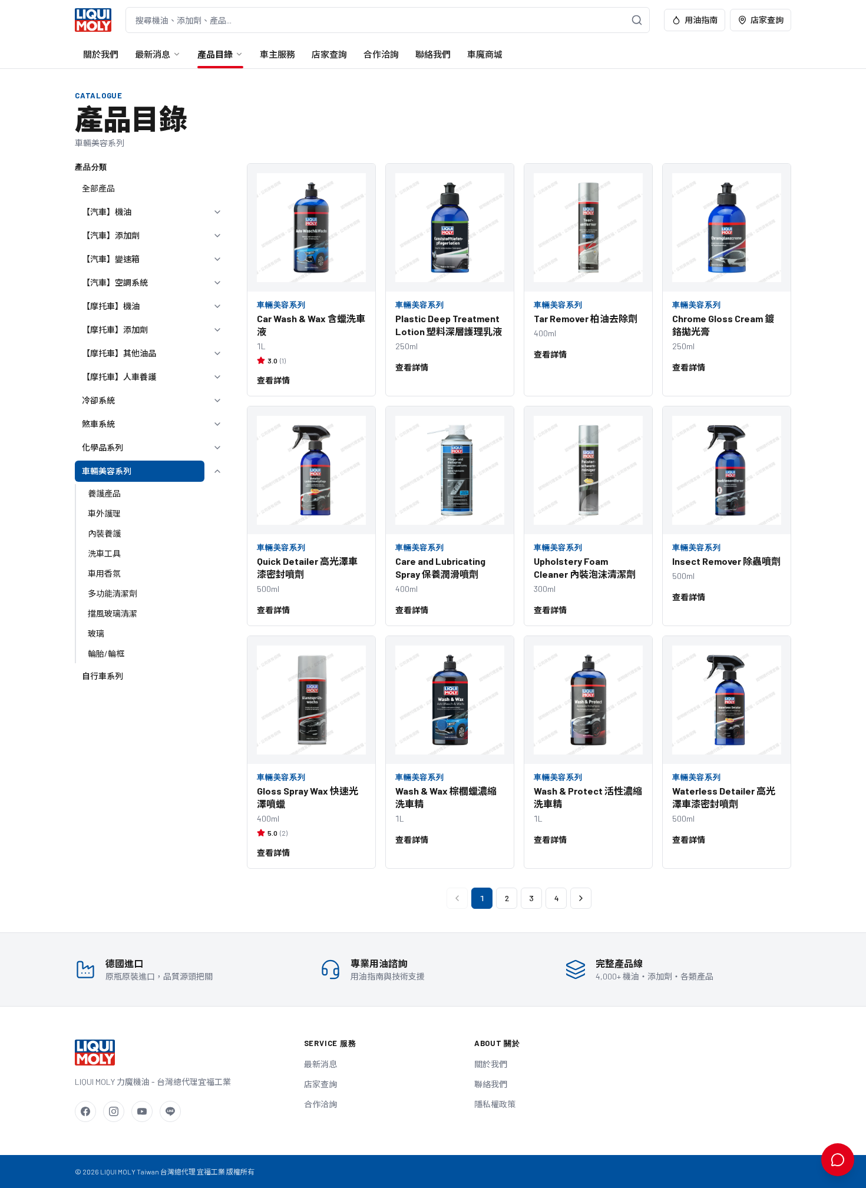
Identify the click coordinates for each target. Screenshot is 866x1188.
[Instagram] (113, 1111)
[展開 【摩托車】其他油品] (217, 353)
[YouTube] (142, 1111)
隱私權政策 (494, 1104)
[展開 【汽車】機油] (217, 212)
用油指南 (701, 20)
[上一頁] (457, 898)
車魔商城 (485, 54)
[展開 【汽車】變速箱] (217, 259)
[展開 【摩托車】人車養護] (217, 377)
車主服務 (277, 54)
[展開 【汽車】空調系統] (217, 282)
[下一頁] (580, 898)
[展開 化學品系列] (217, 447)
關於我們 (100, 54)
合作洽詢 (381, 54)
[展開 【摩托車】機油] (217, 306)
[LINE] (170, 1111)
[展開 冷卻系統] (217, 400)
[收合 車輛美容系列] (217, 471)
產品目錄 (215, 54)
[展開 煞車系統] (217, 424)
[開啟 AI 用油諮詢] (837, 1159)
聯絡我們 (433, 54)
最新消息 (152, 54)
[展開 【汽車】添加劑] (217, 235)
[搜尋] (636, 20)
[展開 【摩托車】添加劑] (217, 329)
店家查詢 (767, 20)
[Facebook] (85, 1111)
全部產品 (98, 188)
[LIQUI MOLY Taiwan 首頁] (93, 20)
